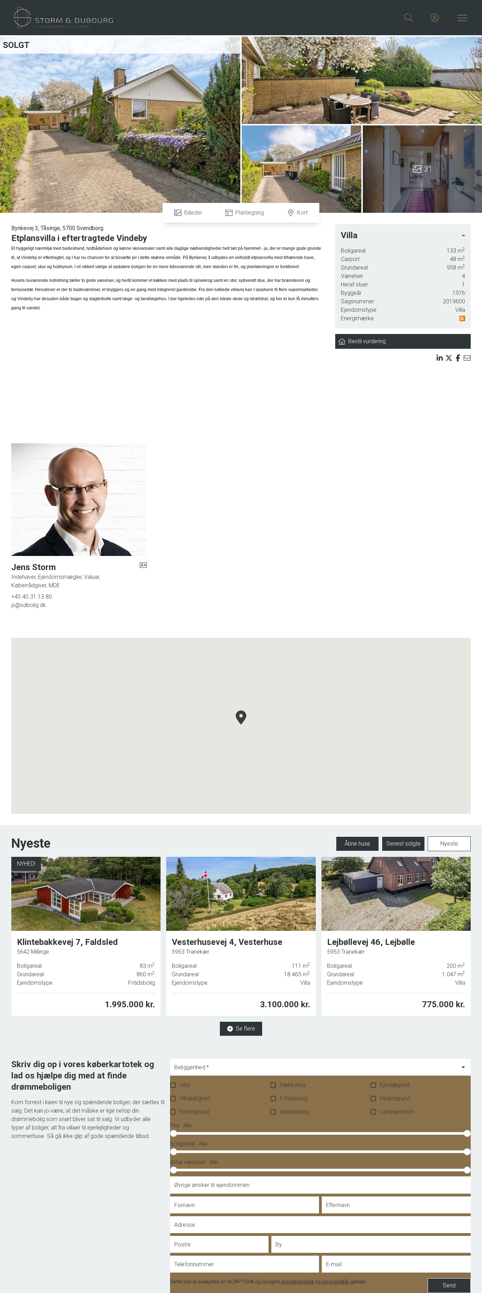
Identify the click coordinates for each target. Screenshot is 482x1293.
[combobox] (315, 1070)
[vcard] (143, 576)
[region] (241, 726)
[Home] (127, 17)
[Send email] (467, 357)
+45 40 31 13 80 (31, 596)
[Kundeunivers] (435, 18)
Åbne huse (357, 843)
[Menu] (461, 18)
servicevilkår (335, 1282)
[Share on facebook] (458, 357)
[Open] (463, 1067)
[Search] (409, 18)
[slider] (173, 1133)
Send (449, 1285)
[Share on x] (448, 357)
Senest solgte (403, 843)
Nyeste (449, 843)
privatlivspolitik (297, 1282)
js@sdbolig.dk (28, 605)
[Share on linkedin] (439, 357)
